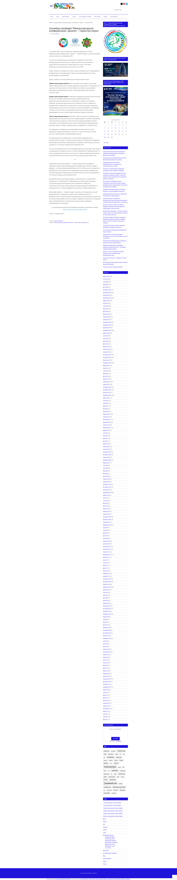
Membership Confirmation (111, 842)
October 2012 (106, 684)
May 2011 (105, 719)
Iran (104, 757)
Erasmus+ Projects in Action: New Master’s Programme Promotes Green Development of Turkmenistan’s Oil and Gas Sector (114, 206)
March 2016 (106, 600)
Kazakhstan (110, 757)
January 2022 (106, 417)
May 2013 (105, 665)
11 (119, 128)
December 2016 (107, 579)
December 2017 (107, 546)
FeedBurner (118, 741)
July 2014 (105, 641)
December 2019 (107, 484)
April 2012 (105, 698)
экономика (107, 793)
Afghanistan (106, 751)
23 (112, 134)
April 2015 (105, 625)
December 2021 (107, 419)
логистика (109, 790)
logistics (105, 760)
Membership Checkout (110, 840)
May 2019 (105, 503)
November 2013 (107, 652)
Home (50, 22)
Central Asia (121, 751)
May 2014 (105, 646)
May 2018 (105, 533)
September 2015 (107, 614)
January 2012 (106, 706)
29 (108, 137)
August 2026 (106, 276)
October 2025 (106, 295)
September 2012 (107, 687)
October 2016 (106, 584)
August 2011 (106, 711)
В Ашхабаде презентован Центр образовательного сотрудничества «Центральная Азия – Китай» (112, 164)
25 (119, 134)
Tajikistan (106, 763)
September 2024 (107, 330)
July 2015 (105, 619)
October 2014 (106, 635)
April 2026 (105, 287)
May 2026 (105, 284)
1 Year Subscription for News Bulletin (112, 802)
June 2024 (105, 338)
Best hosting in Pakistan (124, 879)
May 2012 (105, 695)
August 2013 (106, 657)
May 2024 (105, 341)
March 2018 (106, 538)
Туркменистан (85, 222)
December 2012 (107, 679)
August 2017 (106, 557)
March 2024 (106, 346)
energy (116, 754)
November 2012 (107, 681)
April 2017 (105, 568)
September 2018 (107, 525)
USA (109, 770)
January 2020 (106, 481)
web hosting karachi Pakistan (63, 879)
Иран (115, 774)
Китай (105, 777)
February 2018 (106, 541)
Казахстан (121, 774)
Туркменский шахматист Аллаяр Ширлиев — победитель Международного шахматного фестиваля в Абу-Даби (114, 153)
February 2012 (106, 703)
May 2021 (105, 438)
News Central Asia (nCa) (62, 6)
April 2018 (105, 535)
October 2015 (106, 611)
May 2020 (105, 471)
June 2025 (105, 306)
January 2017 (106, 576)
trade (111, 763)
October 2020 (106, 457)
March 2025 (106, 314)
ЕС (111, 774)
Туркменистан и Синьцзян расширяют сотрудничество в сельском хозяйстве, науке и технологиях (115, 236)
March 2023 (106, 379)
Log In (104, 832)
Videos (104, 861)
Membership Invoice (110, 844)
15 (108, 131)
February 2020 (106, 479)
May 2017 (105, 565)
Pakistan (110, 760)
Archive (105, 821)
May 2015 (105, 622)
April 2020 (105, 473)
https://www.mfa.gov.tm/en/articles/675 (75, 209)
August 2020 (106, 462)
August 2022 (106, 398)
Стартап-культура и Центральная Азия (113, 267)
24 (115, 134)
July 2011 (105, 714)
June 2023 (105, 371)
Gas (124, 754)
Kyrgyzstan (118, 757)
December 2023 (107, 354)
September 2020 (107, 460)
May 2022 (105, 406)
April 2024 (105, 344)
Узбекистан (107, 787)
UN (123, 767)
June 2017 (105, 562)
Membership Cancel (110, 838)
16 (112, 131)
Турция (120, 783)
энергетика (114, 793)
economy (110, 754)
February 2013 (106, 673)
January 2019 (106, 514)
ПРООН (122, 776)
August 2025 (106, 300)
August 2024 (106, 333)
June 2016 (105, 592)
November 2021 (107, 422)
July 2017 (105, 560)
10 (115, 128)
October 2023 (106, 360)
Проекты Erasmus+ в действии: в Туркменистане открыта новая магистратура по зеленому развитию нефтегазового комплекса (115, 200)
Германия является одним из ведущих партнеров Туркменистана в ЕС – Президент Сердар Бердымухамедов (114, 247)
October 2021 (106, 425)
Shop (104, 856)
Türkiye (119, 767)
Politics (116, 760)
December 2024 (107, 322)
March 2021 (106, 444)
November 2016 (107, 581)
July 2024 (105, 335)
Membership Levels (110, 846)
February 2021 (106, 446)
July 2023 (105, 368)
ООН (118, 776)
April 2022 (105, 408)
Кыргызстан (112, 777)
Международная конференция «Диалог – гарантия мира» (68, 222)
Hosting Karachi (84, 879)
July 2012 (105, 692)
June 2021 (105, 435)
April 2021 (105, 441)
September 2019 (107, 492)
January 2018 (106, 544)
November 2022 (107, 390)
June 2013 (105, 662)
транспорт (122, 790)
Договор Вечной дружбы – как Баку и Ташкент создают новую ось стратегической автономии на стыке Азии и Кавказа (115, 212)
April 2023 (105, 376)
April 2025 (105, 311)
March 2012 (106, 700)
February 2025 (106, 317)
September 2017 (107, 554)
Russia (121, 760)
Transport (116, 763)
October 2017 (106, 552)
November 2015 (107, 608)
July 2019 (105, 498)
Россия (105, 779)
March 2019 (106, 508)
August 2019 (106, 495)
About (104, 819)
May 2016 (105, 595)
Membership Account (108, 835)
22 (108, 134)
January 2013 (106, 676)
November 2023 (107, 357)
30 (112, 137)
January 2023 (106, 384)
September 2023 (107, 363)
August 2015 (106, 616)
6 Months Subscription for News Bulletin (113, 813)
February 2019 (106, 511)
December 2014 (107, 630)
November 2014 (107, 633)
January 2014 (106, 649)
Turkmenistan (110, 767)
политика (115, 790)
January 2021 (106, 449)
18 (119, 131)
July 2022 (105, 400)
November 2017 (107, 549)
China (105, 754)
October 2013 (106, 654)
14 (104, 131)
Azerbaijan (113, 751)
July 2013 (105, 660)
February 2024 (106, 349)
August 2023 (106, 365)
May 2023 (105, 373)
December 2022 (107, 387)
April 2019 (105, 506)
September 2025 (107, 298)
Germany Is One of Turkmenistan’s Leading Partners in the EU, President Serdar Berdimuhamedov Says (113, 253)
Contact (105, 829)
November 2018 (107, 519)
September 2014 (107, 638)
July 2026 (105, 279)
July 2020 (105, 465)
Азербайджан (122, 770)
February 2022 (106, 414)
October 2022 (106, 392)
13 (126, 128)
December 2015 (107, 606)
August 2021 (106, 430)
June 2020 (105, 468)
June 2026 (105, 281)
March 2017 (106, 571)
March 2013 (106, 671)
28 (104, 137)
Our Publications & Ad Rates (110, 853)
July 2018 (105, 527)
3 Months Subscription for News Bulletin (113, 808)
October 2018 (106, 522)
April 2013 (105, 668)
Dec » (107, 142)
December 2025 (107, 290)
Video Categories (107, 858)
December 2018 (107, 517)
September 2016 (107, 587)
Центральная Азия (119, 787)
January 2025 (106, 319)
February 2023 (106, 381)
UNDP (105, 770)
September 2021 (107, 427)
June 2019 (105, 500)
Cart (104, 824)
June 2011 (105, 716)
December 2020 (107, 452)
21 (104, 134)
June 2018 (105, 530)
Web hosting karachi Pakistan (111, 879)
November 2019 (107, 487)
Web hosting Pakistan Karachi (96, 879)
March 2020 (106, 476)
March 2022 (106, 411)
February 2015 (106, 627)
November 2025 (107, 292)
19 (122, 131)
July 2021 (105, 433)
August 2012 (106, 689)
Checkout (105, 827)
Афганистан (106, 774)
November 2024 (107, 325)
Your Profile (108, 847)
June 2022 (105, 403)
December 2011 (107, 708)
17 (115, 131)
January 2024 (106, 352)
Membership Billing (109, 837)
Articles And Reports (58, 220)
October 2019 (106, 490)
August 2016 (106, 589)
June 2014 (105, 644)
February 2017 (106, 573)
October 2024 (106, 327)
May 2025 (105, 308)
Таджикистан (112, 779)
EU (120, 754)
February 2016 (106, 603)
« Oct (104, 142)
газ (104, 790)
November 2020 (107, 454)
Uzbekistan (115, 770)
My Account (106, 850)
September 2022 (107, 395)
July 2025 (105, 303)
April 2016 (105, 598)
